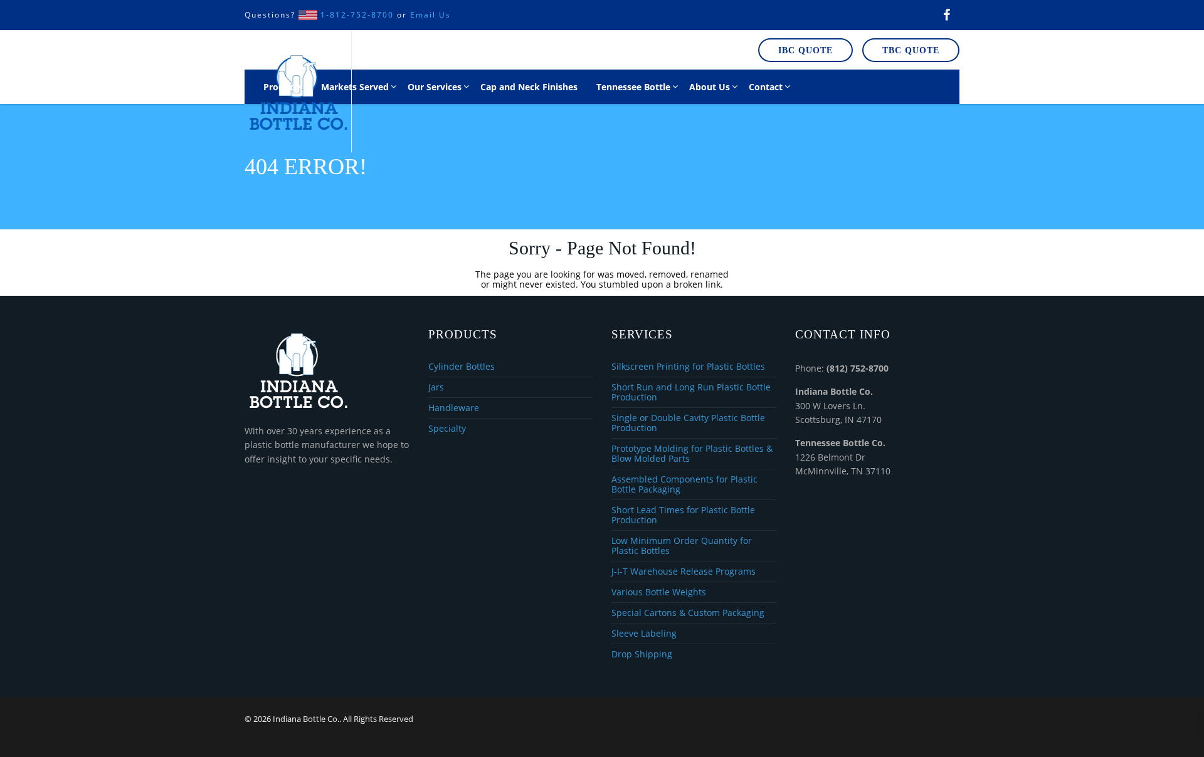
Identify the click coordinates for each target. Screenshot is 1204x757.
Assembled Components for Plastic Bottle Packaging (684, 484)
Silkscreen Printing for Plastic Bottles (688, 367)
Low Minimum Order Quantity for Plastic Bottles (681, 546)
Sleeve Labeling (644, 634)
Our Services (435, 87)
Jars (436, 387)
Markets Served (355, 87)
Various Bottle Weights (658, 592)
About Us (709, 87)
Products (282, 87)
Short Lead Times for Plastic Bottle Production (683, 515)
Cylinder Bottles (461, 367)
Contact (766, 87)
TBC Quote (910, 50)
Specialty (447, 429)
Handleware (453, 408)
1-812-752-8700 (357, 14)
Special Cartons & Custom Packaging (687, 613)
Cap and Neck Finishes (529, 87)
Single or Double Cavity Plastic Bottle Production (688, 423)
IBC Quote (805, 50)
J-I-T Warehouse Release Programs (683, 571)
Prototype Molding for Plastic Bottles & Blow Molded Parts (692, 454)
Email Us (430, 14)
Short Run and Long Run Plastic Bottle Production (691, 392)
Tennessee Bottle (633, 87)
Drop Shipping (641, 654)
